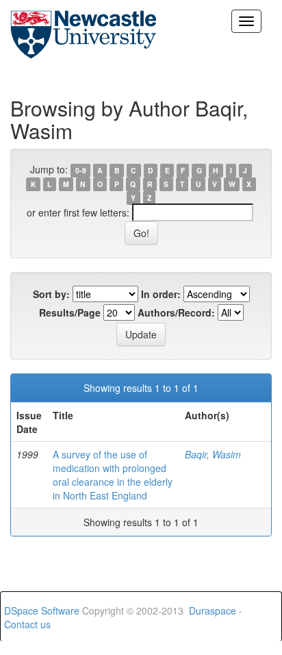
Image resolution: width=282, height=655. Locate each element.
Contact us (27, 624)
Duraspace (212, 610)
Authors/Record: (176, 312)
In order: (161, 294)
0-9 (80, 170)
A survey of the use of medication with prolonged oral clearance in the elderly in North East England (112, 474)
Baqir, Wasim (213, 454)
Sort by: (51, 294)
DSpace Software (41, 610)
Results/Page (70, 312)
